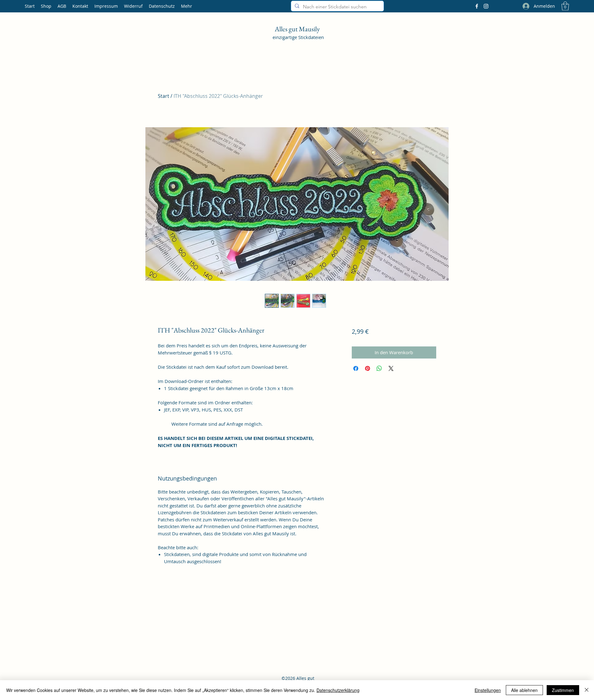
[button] (565, 6)
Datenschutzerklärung (337, 690)
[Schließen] (586, 690)
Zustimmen (563, 690)
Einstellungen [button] (488, 690)
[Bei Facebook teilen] (355, 368)
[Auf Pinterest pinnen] (367, 368)
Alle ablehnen (524, 690)
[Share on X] (391, 368)
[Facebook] (477, 6)
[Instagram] (486, 6)
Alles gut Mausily (298, 28)
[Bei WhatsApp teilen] (379, 368)
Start (163, 96)
